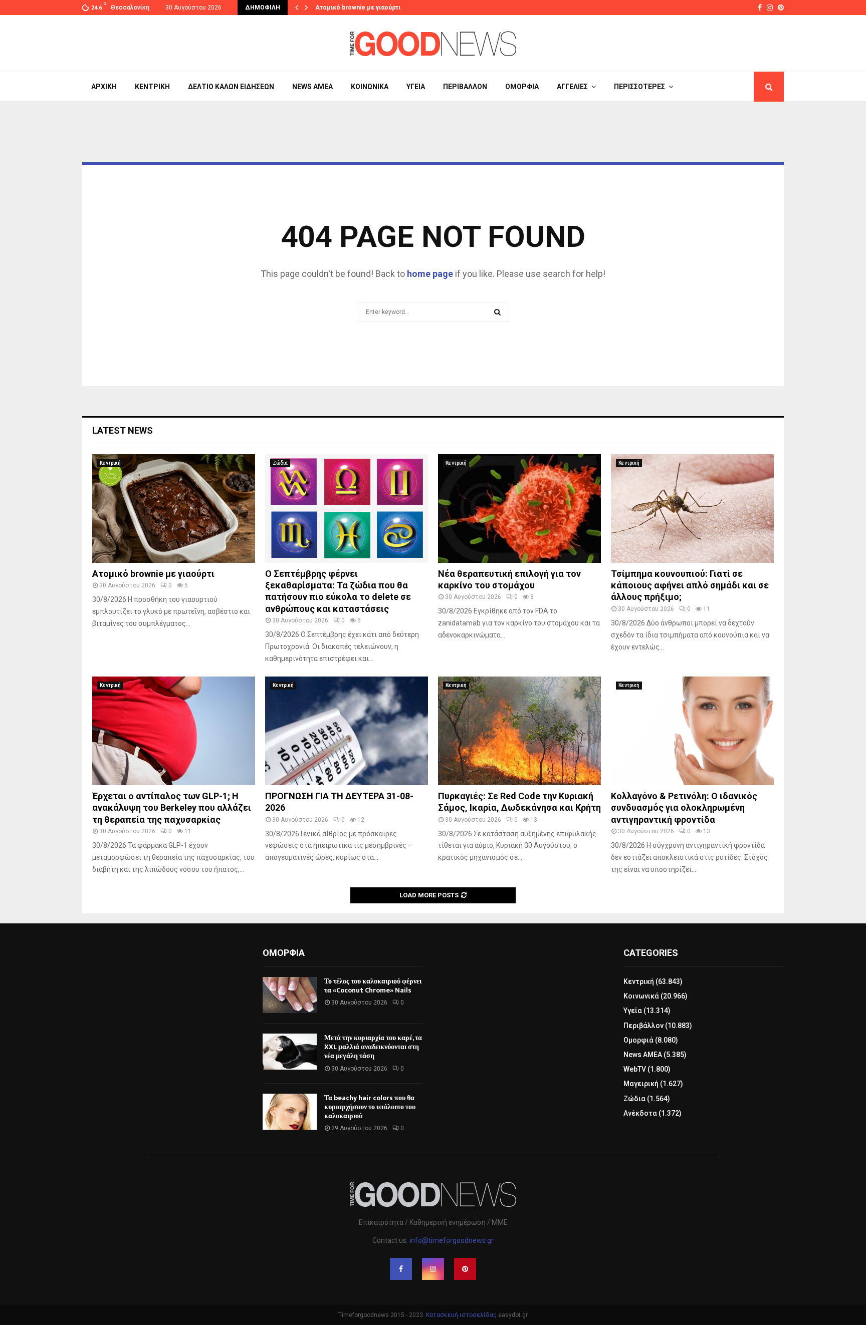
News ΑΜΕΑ (312, 87)
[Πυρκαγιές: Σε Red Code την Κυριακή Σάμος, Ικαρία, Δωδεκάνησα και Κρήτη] (519, 731)
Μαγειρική (641, 1084)
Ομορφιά (522, 87)
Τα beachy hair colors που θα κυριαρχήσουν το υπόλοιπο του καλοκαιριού (369, 1107)
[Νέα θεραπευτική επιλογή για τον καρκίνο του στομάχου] (519, 508)
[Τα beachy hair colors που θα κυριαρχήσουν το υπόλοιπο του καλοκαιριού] (290, 1112)
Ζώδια (280, 463)
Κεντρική (152, 87)
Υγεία (415, 87)
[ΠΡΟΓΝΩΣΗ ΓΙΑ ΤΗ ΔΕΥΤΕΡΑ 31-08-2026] (346, 731)
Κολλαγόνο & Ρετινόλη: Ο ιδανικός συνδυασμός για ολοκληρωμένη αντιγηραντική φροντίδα (684, 808)
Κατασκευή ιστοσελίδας (461, 1314)
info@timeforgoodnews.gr (451, 1240)
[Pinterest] (465, 1269)
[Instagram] (433, 1269)
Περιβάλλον (465, 87)
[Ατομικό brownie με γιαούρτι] (173, 508)
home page (430, 273)
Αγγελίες (572, 87)
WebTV (634, 1069)
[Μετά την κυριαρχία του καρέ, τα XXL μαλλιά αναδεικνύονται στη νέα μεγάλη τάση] (290, 1052)
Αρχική (104, 87)
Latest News (122, 430)
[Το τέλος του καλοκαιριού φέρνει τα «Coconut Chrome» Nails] (290, 995)
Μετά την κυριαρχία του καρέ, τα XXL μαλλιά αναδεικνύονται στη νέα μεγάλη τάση (373, 1047)
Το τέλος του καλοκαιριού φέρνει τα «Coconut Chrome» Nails (372, 985)
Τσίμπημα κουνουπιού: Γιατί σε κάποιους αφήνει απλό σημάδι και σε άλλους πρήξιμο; (690, 585)
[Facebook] (401, 1269)
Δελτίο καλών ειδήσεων (231, 87)
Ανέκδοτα (640, 1113)
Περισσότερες (639, 87)
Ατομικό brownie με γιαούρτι (357, 7)
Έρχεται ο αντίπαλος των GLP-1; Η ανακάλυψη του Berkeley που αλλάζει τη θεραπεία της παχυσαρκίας (171, 808)
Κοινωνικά (369, 87)
